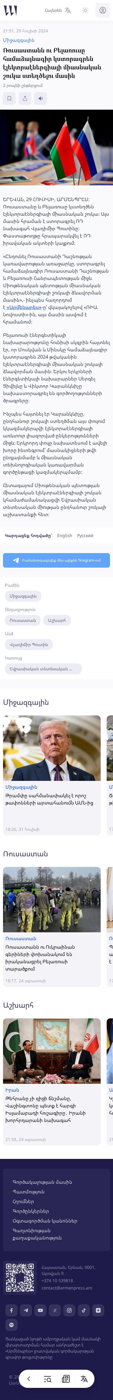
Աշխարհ (57, 620)
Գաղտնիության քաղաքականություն (37, 1234)
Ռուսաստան (23, 620)
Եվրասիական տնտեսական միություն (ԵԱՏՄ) (46, 669)
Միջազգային (23, 596)
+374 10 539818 (57, 1280)
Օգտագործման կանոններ (45, 1220)
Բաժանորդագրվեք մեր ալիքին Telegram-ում (61, 560)
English (64, 535)
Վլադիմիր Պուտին (29, 644)
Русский (85, 535)
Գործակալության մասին (42, 1182)
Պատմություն (29, 1191)
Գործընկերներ (31, 1211)
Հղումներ (23, 1201)
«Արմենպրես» (24, 307)
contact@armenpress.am (67, 1288)
